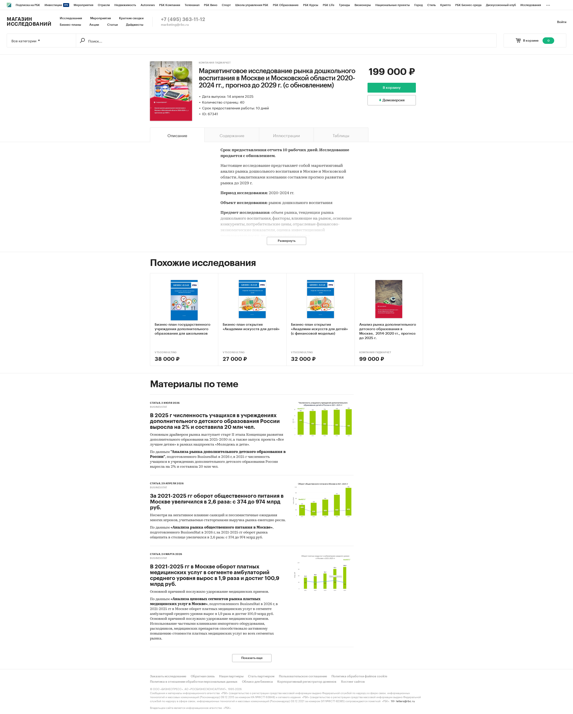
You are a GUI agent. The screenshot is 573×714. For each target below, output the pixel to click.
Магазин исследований (29, 22)
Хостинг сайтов (353, 681)
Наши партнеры (231, 676)
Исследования (71, 18)
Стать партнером (261, 676)
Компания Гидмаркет (215, 63)
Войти (561, 22)
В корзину (392, 87)
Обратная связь (203, 676)
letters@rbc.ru (405, 701)
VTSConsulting (166, 352)
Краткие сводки (131, 18)
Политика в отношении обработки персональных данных (193, 681)
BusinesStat (158, 407)
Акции (94, 24)
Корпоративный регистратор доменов (306, 681)
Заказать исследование (168, 676)
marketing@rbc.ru (175, 24)
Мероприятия (100, 18)
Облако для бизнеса (257, 681)
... (548, 4)
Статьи (112, 24)
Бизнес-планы (70, 24)
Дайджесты (134, 24)
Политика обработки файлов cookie (359, 676)
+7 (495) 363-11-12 (183, 19)
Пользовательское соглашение (303, 676)
